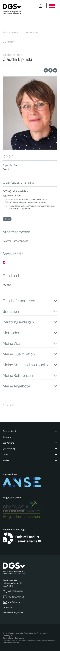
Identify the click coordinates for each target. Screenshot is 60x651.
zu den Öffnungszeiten (13, 612)
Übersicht (9, 41)
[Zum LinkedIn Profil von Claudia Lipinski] (4, 262)
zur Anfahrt (8, 607)
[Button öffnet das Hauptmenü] (51, 5)
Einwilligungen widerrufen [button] (11, 642)
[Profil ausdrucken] (50, 70)
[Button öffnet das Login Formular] (40, 5)
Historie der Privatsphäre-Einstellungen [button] (41, 640)
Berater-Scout (10, 32)
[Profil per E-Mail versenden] (55, 70)
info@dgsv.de (14, 602)
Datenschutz (8, 638)
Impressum (19, 638)
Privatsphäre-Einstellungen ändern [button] (15, 640)
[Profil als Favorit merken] (46, 70)
